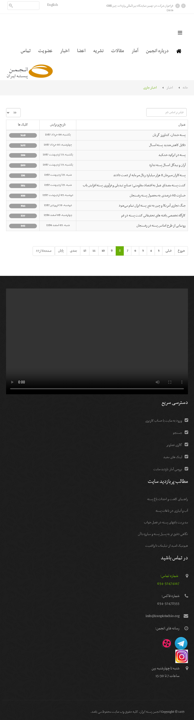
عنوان (182, 125)
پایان (61, 251)
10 (103, 251)
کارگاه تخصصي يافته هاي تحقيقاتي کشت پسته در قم (153, 215)
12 (84, 251)
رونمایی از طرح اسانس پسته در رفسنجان (161, 226)
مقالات (117, 51)
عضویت (45, 51)
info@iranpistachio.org (163, 616)
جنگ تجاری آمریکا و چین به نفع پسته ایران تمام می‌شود (152, 206)
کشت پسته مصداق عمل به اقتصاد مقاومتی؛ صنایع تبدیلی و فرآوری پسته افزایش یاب (134, 185)
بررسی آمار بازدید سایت (167, 469)
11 (93, 251)
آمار (135, 51)
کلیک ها (23, 125)
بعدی (73, 251)
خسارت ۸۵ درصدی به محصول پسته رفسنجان (158, 195)
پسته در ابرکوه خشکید (172, 155)
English (52, 5)
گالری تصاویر (174, 445)
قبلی (168, 251)
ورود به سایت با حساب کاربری (163, 421)
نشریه (98, 51)
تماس (26, 51)
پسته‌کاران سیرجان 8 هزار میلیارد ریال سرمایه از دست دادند (149, 175)
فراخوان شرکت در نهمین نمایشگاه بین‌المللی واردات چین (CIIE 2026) (139, 8)
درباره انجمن (157, 51)
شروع (181, 251)
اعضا (81, 51)
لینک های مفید (172, 457)
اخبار (64, 51)
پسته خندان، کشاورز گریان (169, 135)
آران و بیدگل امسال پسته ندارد (167, 165)
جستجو (177, 433)
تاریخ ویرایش (58, 125)
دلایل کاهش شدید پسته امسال (167, 145)
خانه (185, 88)
